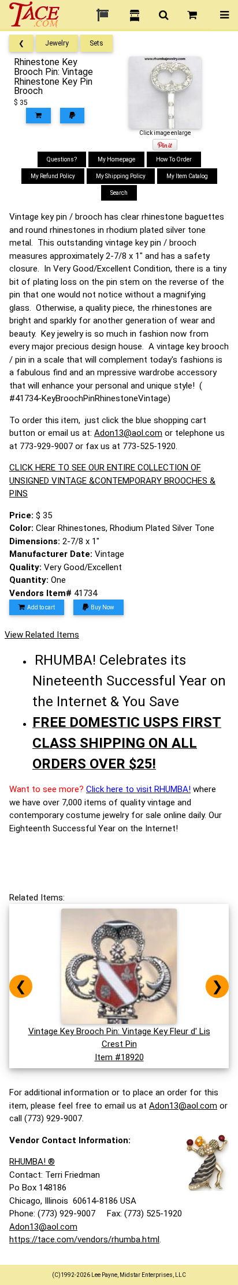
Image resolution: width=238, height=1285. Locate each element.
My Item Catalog (187, 176)
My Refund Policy (53, 176)
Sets (96, 43)
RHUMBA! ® (32, 1161)
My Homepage (116, 159)
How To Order (174, 159)
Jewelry (57, 43)
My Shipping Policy (121, 176)
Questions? (62, 159)
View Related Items (42, 635)
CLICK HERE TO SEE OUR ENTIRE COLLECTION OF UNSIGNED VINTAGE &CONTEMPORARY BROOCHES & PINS (112, 480)
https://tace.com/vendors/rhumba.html (84, 1239)
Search (119, 193)
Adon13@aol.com (128, 433)
